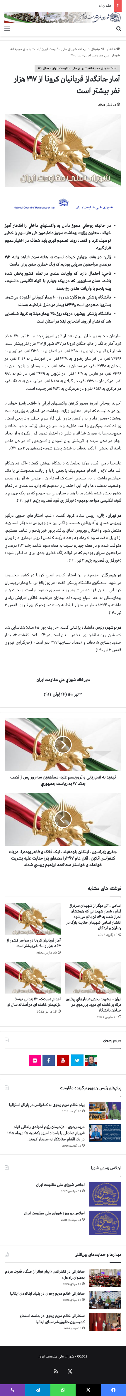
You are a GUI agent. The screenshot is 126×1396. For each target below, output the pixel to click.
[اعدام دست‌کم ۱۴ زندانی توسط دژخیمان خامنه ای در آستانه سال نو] (33, 978)
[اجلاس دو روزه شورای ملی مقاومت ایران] (105, 1223)
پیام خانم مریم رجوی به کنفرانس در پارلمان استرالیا (47, 1105)
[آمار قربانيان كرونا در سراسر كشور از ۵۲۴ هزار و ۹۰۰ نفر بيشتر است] (33, 919)
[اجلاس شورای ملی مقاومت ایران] (105, 1194)
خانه (112, 49)
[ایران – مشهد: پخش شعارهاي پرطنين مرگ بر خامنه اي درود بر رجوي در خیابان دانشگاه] (93, 978)
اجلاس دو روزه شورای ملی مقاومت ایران (54, 1213)
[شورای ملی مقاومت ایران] (63, 17)
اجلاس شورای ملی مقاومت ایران (60, 1184)
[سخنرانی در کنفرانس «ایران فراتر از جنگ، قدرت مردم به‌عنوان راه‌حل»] (105, 1278)
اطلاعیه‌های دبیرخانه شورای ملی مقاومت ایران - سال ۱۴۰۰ (77, 68)
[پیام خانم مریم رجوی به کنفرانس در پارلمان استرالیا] (105, 1111)
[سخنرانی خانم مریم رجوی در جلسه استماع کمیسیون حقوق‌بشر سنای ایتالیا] (105, 1322)
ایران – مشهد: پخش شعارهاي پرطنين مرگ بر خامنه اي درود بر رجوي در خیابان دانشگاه (93, 1005)
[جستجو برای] (119, 28)
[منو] (7, 28)
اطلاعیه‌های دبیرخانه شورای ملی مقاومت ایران (74, 49)
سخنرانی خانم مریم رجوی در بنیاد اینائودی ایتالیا (47, 1293)
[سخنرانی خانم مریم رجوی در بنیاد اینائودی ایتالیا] (105, 1300)
